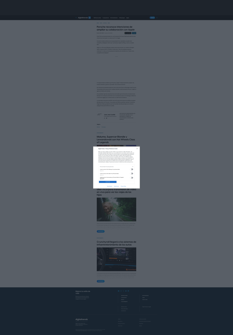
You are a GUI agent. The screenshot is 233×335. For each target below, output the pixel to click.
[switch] (131, 169)
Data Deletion (109, 186)
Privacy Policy (123, 186)
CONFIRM (108, 181)
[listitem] (116, 166)
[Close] (137, 149)
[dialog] (116, 167)
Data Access (116, 186)
